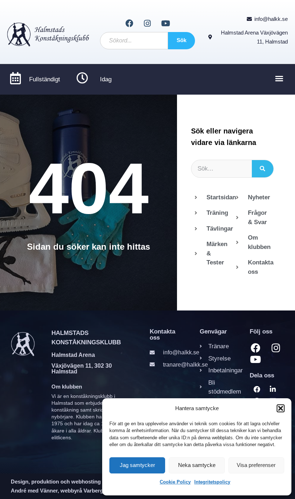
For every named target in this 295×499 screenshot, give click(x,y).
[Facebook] (129, 23)
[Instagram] (147, 23)
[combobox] (134, 40)
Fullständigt (44, 79)
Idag (106, 79)
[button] (280, 408)
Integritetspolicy (212, 482)
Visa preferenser (256, 465)
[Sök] (262, 168)
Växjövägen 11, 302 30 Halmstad (81, 369)
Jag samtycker (137, 465)
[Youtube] (165, 23)
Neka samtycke (196, 465)
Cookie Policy (175, 482)
